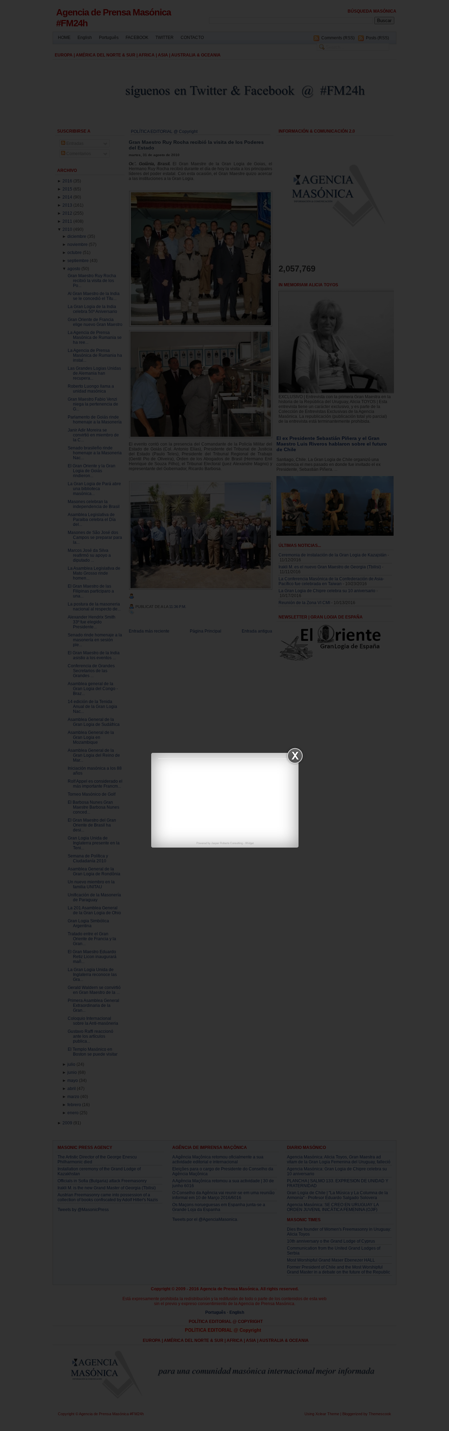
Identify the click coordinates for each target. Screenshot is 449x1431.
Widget (249, 843)
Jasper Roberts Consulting (227, 843)
